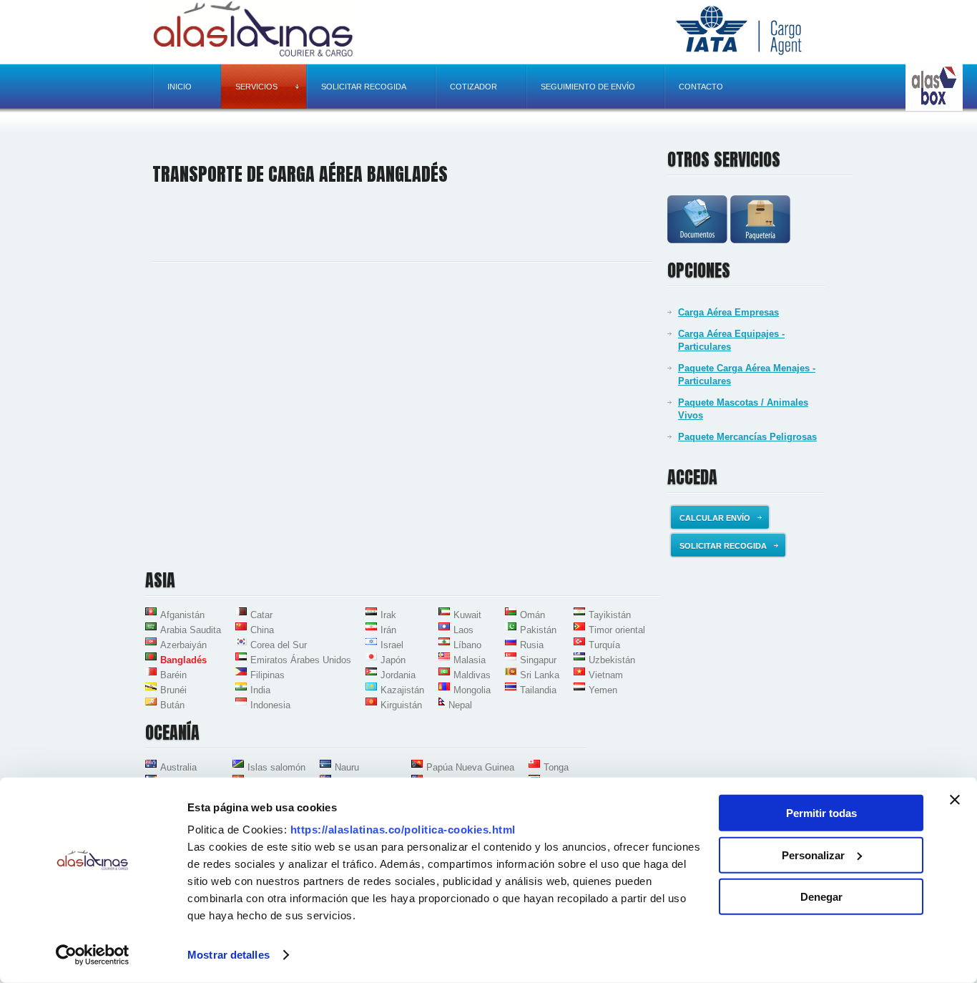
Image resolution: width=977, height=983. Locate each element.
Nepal (460, 705)
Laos (463, 630)
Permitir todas (821, 813)
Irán (388, 630)
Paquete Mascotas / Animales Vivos (743, 409)
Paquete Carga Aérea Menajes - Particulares (746, 374)
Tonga (556, 767)
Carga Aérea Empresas (728, 312)
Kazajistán (402, 690)
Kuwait (467, 615)
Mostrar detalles (228, 955)
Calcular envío (714, 518)
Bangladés (183, 660)
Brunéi (173, 690)
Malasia (469, 660)
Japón (393, 660)
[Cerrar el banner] (955, 800)
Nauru (347, 767)
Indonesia (270, 705)
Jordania (398, 675)
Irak (388, 615)
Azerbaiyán (183, 645)
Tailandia (538, 690)
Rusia (532, 645)
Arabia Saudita (190, 630)
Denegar (821, 897)
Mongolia (472, 690)
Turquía (604, 645)
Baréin (173, 675)
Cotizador (473, 86)
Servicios (256, 86)
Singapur (538, 660)
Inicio (179, 86)
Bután (172, 705)
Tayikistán (610, 615)
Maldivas (472, 675)
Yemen (603, 690)
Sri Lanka (539, 675)
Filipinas (267, 675)
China (262, 630)
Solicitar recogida (363, 86)
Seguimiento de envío (588, 86)
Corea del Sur (278, 645)
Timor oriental (617, 630)
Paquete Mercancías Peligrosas (747, 436)
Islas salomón (276, 767)
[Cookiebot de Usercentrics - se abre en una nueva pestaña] (92, 955)
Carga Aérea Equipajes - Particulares (731, 340)
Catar (261, 615)
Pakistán (538, 630)
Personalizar (813, 854)
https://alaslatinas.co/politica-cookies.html (403, 829)
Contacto (701, 86)
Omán (532, 615)
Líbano (467, 645)
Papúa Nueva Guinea (470, 767)
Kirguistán (401, 705)
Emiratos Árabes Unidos (300, 660)
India (260, 690)
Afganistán (182, 615)
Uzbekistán (612, 660)
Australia (178, 767)
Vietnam (606, 675)
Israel (392, 645)
